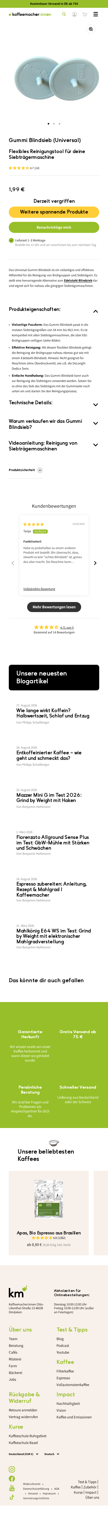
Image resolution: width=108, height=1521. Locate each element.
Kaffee (76, 1487)
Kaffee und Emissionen (74, 1417)
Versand (33, 1493)
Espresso (63, 1378)
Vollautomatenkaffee (73, 1384)
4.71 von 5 (67, 627)
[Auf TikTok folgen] (12, 1497)
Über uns (92, 1497)
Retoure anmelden (23, 1410)
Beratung (16, 1345)
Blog (60, 1339)
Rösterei (15, 1359)
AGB (56, 1488)
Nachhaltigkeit (68, 1403)
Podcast (63, 1345)
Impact (90, 1492)
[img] (33, 524)
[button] (19, 168)
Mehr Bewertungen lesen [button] (54, 607)
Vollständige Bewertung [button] (39, 589)
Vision (61, 1410)
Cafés (13, 1352)
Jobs (12, 1379)
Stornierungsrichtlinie (36, 1498)
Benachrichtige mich (54, 227)
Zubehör (89, 1487)
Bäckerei (15, 1372)
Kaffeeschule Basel (23, 1442)
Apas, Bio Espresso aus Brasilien (49, 1233)
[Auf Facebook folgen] (12, 1479)
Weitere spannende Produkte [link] (54, 211)
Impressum (49, 1493)
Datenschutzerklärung (36, 1488)
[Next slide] (95, 563)
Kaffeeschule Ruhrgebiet (27, 1436)
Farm (13, 1366)
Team (13, 1339)
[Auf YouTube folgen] (12, 1488)
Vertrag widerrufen (23, 1417)
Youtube (63, 1352)
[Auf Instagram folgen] (12, 1469)
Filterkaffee (65, 1371)
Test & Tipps (87, 1482)
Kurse (78, 1492)
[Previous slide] (13, 563)
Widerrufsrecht (31, 1484)
